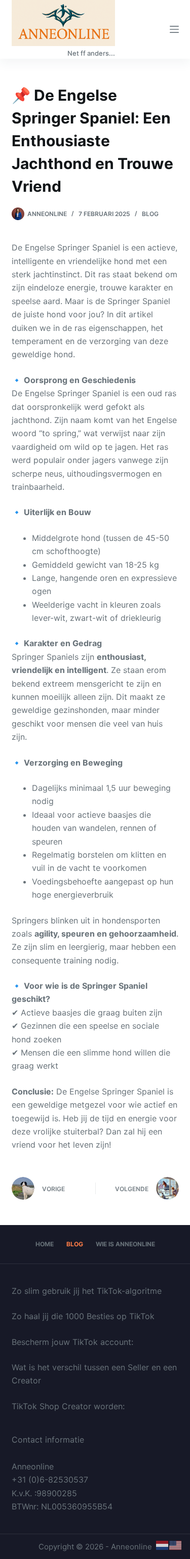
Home (44, 1244)
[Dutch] (162, 1545)
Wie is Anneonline (125, 1244)
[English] (175, 1545)
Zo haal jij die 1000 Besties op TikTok (83, 1316)
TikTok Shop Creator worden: (68, 1406)
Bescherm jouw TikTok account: (72, 1342)
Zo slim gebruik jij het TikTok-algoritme (87, 1291)
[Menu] (174, 29)
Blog (150, 214)
